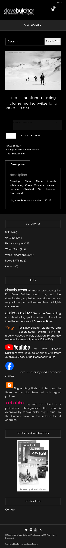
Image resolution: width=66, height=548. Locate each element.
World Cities (12, 249)
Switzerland (18, 153)
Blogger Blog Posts (25, 389)
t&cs (59, 3)
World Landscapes (28, 149)
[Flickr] (30, 530)
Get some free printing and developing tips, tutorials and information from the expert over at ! (33, 318)
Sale (7, 232)
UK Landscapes (14, 244)
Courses (9, 266)
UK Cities (10, 238)
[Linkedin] (40, 530)
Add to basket (30, 136)
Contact (10, 510)
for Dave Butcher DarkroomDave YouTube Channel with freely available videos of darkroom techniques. (33, 353)
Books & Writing (14, 261)
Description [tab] (18, 164)
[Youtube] (35, 530)
